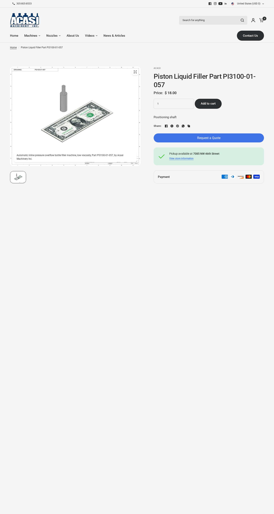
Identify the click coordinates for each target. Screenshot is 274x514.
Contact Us (250, 35)
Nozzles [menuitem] (52, 35)
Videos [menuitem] (89, 35)
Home (13, 47)
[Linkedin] (225, 3)
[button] (18, 177)
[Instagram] (215, 3)
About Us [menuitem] (73, 35)
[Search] (242, 20)
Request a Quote (208, 138)
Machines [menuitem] (30, 35)
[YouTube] (220, 3)
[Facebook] (210, 3)
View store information (181, 158)
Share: (157, 126)
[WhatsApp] (183, 126)
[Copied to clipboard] (188, 126)
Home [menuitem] (14, 35)
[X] (171, 126)
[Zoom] (135, 72)
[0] (260, 20)
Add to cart (208, 103)
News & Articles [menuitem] (114, 35)
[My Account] (253, 20)
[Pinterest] (177, 126)
